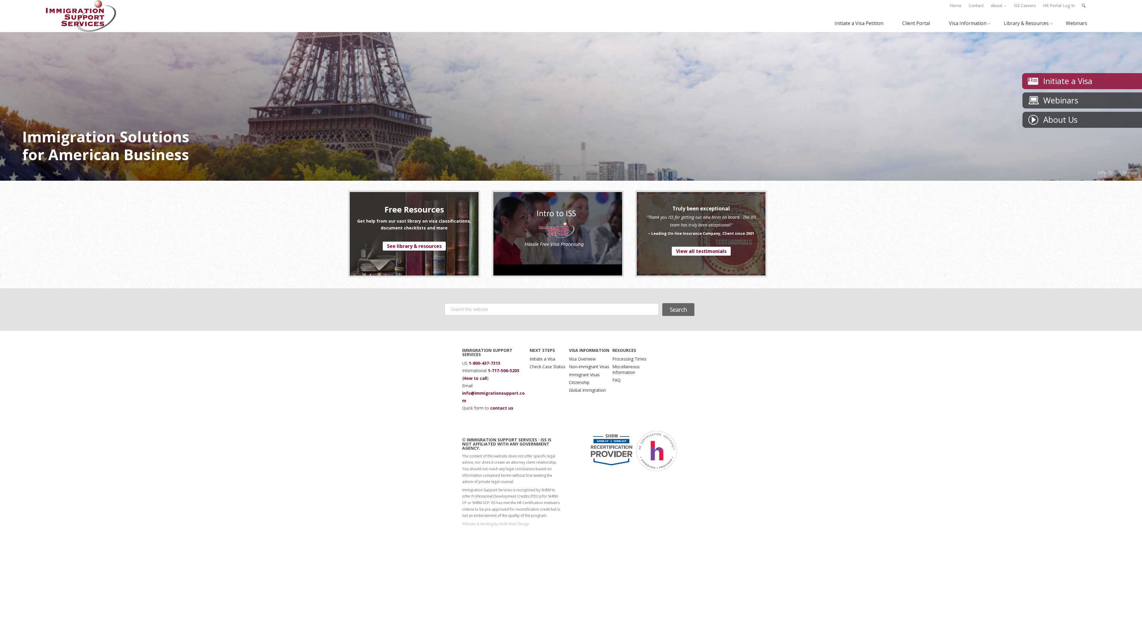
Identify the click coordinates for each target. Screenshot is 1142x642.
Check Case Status (547, 366)
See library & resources (414, 246)
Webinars (1060, 100)
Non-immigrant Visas (589, 366)
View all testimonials (701, 251)
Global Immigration (587, 390)
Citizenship (579, 382)
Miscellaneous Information (626, 369)
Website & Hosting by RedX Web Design (495, 523)
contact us (501, 408)
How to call (475, 378)
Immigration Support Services (81, 16)
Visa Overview (582, 359)
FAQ (616, 380)
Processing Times (629, 359)
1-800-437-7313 (484, 363)
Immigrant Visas (584, 374)
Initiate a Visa (1067, 80)
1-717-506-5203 (503, 370)
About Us (1060, 119)
